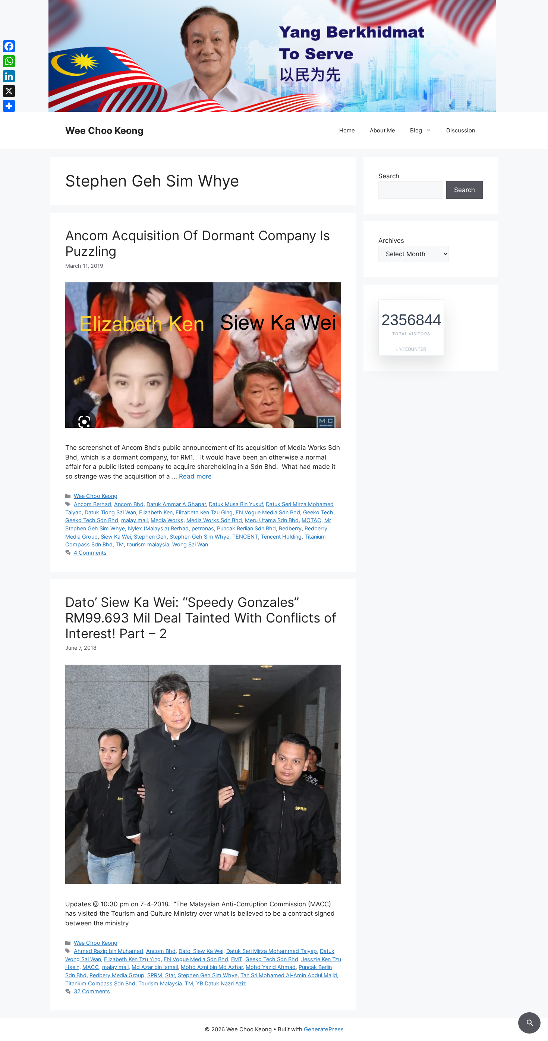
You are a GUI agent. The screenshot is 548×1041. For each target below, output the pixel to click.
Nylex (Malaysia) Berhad (158, 528)
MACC (90, 967)
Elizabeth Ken (156, 512)
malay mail (134, 520)
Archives (391, 240)
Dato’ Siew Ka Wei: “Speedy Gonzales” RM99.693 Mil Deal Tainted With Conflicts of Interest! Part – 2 (201, 617)
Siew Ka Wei (116, 536)
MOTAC (311, 520)
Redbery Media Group (116, 975)
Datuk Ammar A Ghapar (176, 504)
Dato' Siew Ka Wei (201, 951)
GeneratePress (324, 1029)
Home (347, 130)
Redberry (290, 528)
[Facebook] (8, 46)
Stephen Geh (150, 536)
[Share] (8, 105)
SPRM (154, 975)
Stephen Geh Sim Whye (199, 536)
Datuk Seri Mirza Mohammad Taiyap (271, 951)
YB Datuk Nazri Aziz (221, 983)
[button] (529, 1021)
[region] (274, 56)
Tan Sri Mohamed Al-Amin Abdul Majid (288, 975)
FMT (236, 959)
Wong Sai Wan (190, 544)
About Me (382, 130)
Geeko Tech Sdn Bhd (91, 520)
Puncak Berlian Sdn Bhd (246, 528)
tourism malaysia (148, 544)
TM (120, 544)
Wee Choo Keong (104, 130)
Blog (416, 130)
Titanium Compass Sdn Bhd (100, 983)
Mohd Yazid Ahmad (271, 967)
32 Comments (92, 991)
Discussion (460, 130)
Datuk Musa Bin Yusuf (236, 504)
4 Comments (90, 552)
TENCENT (245, 536)
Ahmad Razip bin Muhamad (108, 951)
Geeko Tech (318, 512)
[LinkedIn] (8, 76)
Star (170, 975)
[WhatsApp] (8, 61)
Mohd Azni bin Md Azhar (212, 967)
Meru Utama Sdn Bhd (272, 520)
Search (388, 176)
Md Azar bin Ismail (155, 967)
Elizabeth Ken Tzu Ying (132, 959)
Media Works (167, 520)
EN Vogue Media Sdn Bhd (268, 512)
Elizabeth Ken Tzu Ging (204, 512)
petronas (203, 528)
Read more (195, 476)
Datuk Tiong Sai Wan (110, 512)
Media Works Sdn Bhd (214, 520)
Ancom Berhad (92, 504)
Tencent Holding (281, 536)
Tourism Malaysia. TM (165, 983)
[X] (8, 91)
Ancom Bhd (129, 504)
